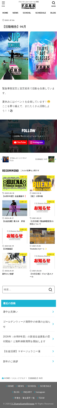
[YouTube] (19, 142)
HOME (5, 13)
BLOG (16, 392)
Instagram (40, 392)
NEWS (15, 13)
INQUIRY (27, 392)
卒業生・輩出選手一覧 (24, 398)
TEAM (41, 398)
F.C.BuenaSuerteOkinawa (22, 404)
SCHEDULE (40, 13)
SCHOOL (27, 13)
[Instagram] (36, 142)
